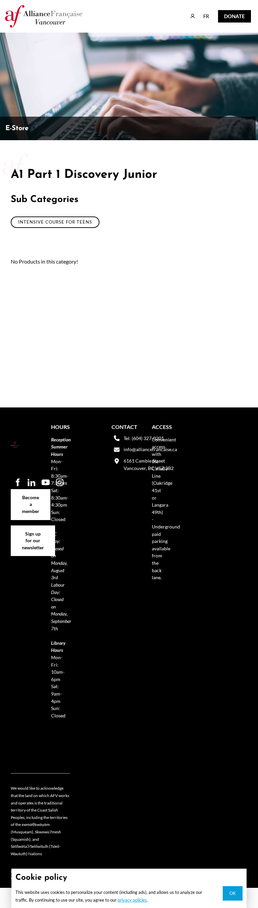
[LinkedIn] (31, 482)
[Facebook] (17, 482)
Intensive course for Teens (55, 222)
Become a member (30, 493)
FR (201, 13)
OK (232, 893)
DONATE (229, 14)
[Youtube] (45, 482)
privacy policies (132, 900)
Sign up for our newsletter (32, 532)
